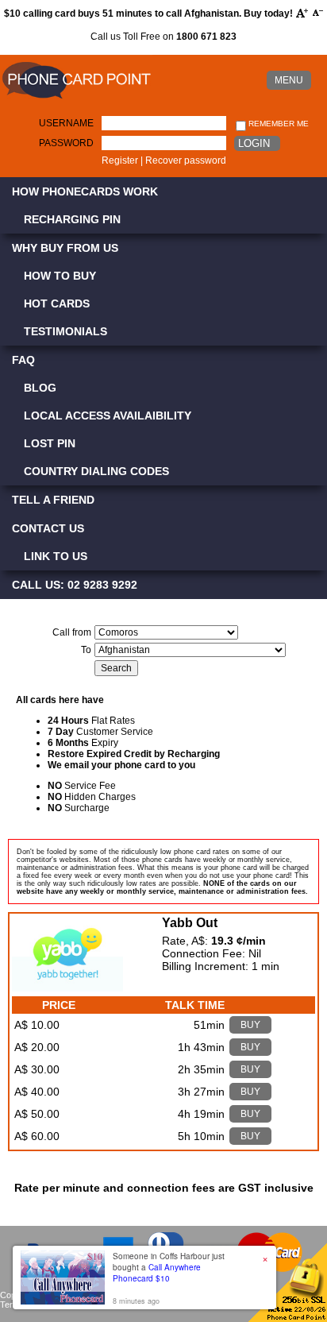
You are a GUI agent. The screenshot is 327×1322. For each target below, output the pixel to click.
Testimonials (65, 331)
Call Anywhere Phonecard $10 (157, 1273)
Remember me (277, 123)
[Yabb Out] (67, 987)
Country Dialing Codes (96, 471)
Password (66, 143)
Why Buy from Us (65, 248)
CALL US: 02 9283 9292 (74, 584)
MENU (289, 80)
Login (254, 143)
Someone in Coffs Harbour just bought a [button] (169, 1267)
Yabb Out (189, 923)
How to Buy (60, 275)
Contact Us (48, 528)
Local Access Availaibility (107, 415)
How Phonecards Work (85, 191)
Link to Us (55, 556)
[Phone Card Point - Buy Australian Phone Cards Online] (76, 99)
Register (120, 160)
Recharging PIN (72, 219)
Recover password (185, 160)
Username (66, 123)
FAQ (23, 360)
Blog (40, 387)
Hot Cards (57, 303)
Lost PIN (49, 443)
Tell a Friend (53, 499)
